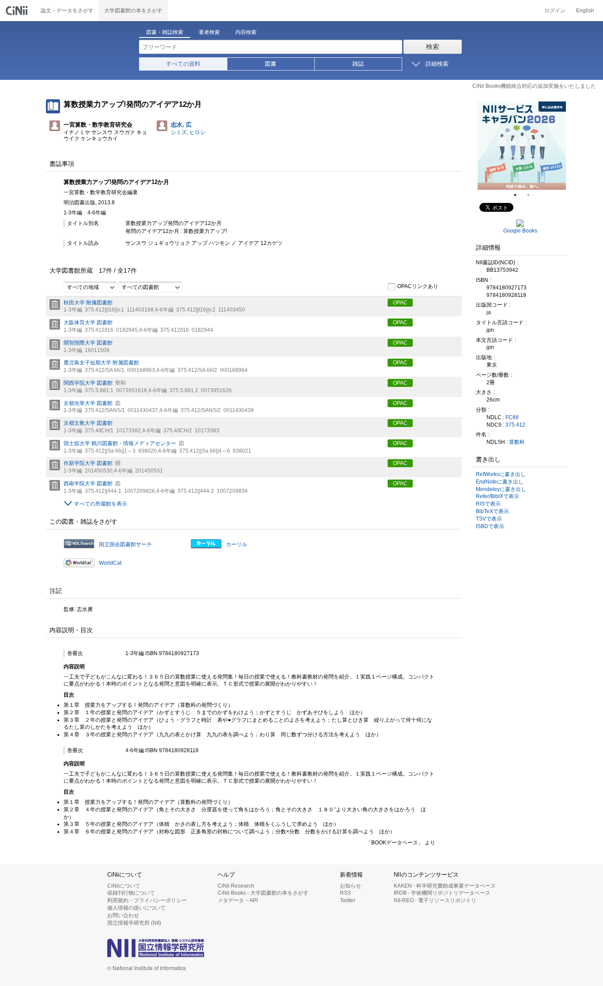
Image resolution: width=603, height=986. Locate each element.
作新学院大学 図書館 (88, 463)
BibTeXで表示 (492, 511)
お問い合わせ (123, 915)
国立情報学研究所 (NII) (134, 923)
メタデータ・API (238, 900)
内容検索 (245, 32)
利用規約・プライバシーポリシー (147, 900)
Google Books (520, 231)
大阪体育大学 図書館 (88, 322)
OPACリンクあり (417, 286)
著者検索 (209, 32)
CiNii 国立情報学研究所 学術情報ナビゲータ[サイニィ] (17, 10)
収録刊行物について (131, 893)
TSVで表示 (489, 519)
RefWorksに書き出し (501, 474)
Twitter (347, 900)
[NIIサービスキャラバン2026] (522, 145)
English (585, 10)
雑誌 (358, 63)
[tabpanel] (521, 145)
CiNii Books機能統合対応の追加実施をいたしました (534, 86)
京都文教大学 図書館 (88, 423)
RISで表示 (488, 504)
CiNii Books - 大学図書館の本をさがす (263, 893)
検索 (432, 46)
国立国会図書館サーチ (125, 544)
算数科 (517, 442)
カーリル (236, 544)
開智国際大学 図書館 (88, 343)
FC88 (512, 417)
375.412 (515, 425)
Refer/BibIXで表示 (497, 496)
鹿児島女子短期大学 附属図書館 (101, 363)
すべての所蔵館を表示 (100, 504)
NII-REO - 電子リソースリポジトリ (435, 900)
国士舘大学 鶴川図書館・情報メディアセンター (120, 443)
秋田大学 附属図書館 (88, 303)
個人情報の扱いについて (136, 908)
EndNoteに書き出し (500, 482)
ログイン (554, 10)
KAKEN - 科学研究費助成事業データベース (445, 886)
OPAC (400, 303)
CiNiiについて (123, 886)
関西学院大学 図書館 (88, 383)
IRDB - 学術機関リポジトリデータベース (442, 893)
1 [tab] (518, 195)
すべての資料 (183, 63)
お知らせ (350, 886)
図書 (270, 63)
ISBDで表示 (490, 526)
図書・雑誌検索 (164, 32)
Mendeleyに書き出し (501, 489)
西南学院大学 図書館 (88, 483)
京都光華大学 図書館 (88, 403)
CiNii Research (236, 886)
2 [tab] (532, 195)
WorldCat (110, 563)
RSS (345, 893)
